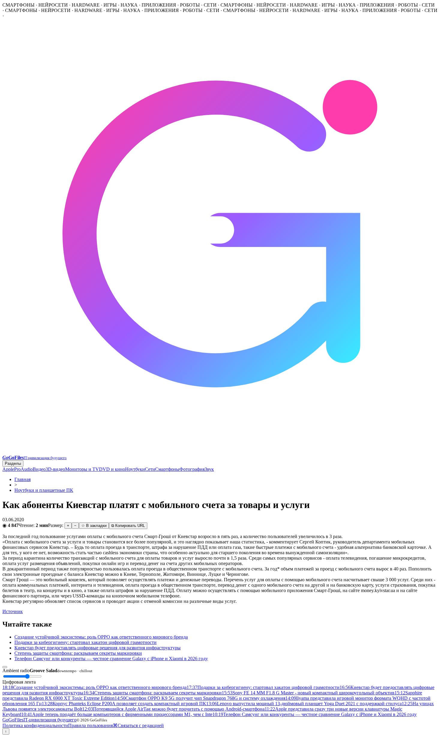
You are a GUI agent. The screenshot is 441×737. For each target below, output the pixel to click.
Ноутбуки (135, 469)
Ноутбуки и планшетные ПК (43, 490)
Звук (209, 469)
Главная (22, 479)
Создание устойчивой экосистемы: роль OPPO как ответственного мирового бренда (101, 636)
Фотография (192, 469)
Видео (39, 469)
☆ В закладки (93, 525)
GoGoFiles (39, 719)
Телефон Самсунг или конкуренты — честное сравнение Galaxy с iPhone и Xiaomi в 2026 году (111, 658)
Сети (150, 469)
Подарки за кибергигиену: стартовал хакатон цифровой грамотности (85, 642)
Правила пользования (90, 725)
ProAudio (23, 469)
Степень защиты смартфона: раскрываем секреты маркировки (78, 653)
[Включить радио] (4, 667)
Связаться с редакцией (141, 725)
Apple (8, 469)
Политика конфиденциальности (35, 725)
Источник (12, 611)
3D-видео (55, 469)
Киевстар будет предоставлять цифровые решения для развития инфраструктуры (97, 647)
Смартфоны (167, 469)
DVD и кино (112, 469)
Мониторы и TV (82, 469)
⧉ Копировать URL (128, 525)
